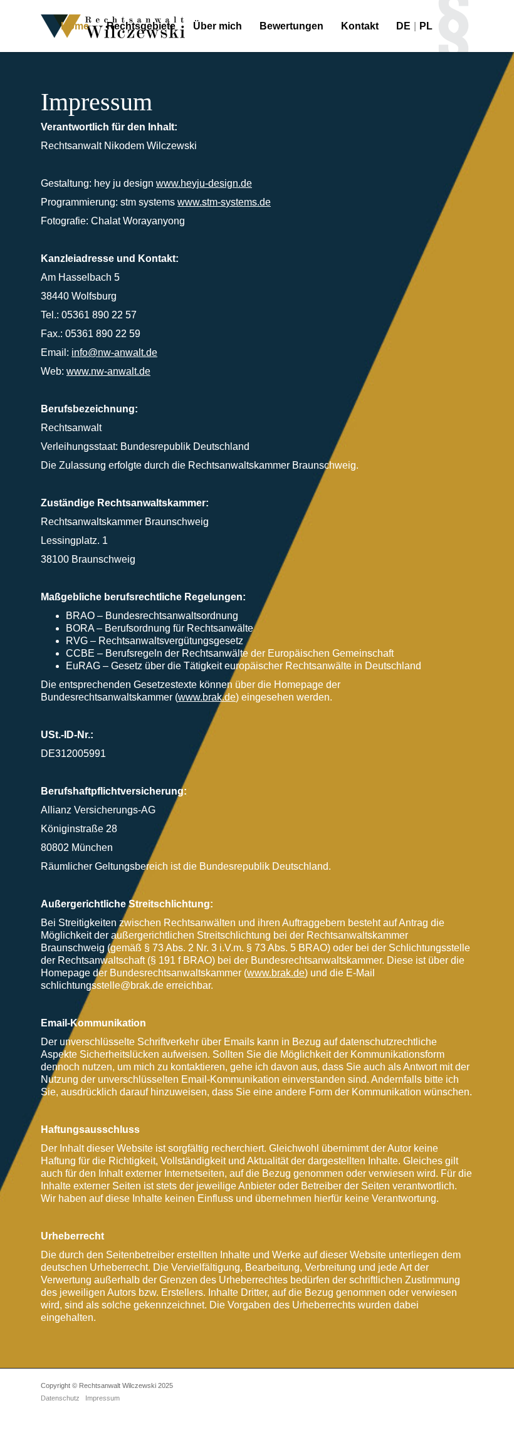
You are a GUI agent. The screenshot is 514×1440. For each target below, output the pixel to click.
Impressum (102, 1398)
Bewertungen (291, 26)
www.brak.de (207, 697)
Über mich (217, 26)
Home (75, 26)
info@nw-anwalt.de (114, 352)
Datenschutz (60, 1398)
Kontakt (360, 26)
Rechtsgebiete (141, 26)
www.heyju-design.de (204, 183)
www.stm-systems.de (224, 202)
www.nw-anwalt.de (108, 371)
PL (426, 26)
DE (403, 26)
